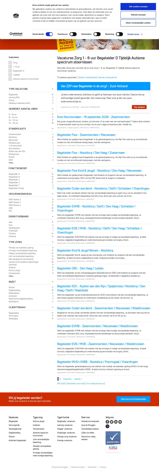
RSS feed (61, 383)
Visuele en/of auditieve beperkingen (24, 262)
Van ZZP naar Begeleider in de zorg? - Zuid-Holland (94, 86)
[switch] (73, 34)
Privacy (103, 467)
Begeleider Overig (16, 188)
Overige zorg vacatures (67, 436)
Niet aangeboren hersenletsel (21, 259)
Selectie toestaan (138, 15)
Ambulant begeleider (17, 440)
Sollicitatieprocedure (90, 428)
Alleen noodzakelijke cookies (138, 23)
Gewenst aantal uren (23, 108)
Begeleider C (14, 179)
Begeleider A (14, 174)
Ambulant (13, 296)
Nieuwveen (13, 140)
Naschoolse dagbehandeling (21, 298)
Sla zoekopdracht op (95, 383)
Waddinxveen (15, 142)
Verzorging (14, 315)
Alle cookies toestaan (138, 6)
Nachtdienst (14, 301)
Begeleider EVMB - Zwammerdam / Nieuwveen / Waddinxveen (97, 326)
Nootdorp (13, 137)
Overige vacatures (64, 440)
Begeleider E (14, 182)
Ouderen (12, 267)
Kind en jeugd (15, 270)
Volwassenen (14, 273)
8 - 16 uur (13, 114)
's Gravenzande (15, 145)
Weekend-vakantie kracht (20, 103)
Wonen (12, 287)
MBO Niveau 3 (15, 202)
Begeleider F (14, 185)
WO (10, 210)
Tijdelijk (16, 74)
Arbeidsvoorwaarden (90, 421)
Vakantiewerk (14, 228)
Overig (12, 100)
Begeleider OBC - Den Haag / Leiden (80, 268)
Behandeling (14, 293)
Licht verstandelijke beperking (21, 256)
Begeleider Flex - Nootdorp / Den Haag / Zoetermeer (91, 153)
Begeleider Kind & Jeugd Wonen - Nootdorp (85, 250)
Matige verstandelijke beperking (22, 253)
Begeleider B (14, 176)
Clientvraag (17, 307)
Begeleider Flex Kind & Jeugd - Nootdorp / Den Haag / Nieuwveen (99, 170)
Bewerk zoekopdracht (87, 77)
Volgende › (67, 379)
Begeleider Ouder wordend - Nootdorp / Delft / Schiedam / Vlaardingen (103, 188)
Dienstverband (19, 216)
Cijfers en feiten (87, 432)
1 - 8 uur (16, 66)
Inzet (12, 281)
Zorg (15, 62)
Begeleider (14, 94)
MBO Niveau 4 (15, 205)
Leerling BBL (14, 97)
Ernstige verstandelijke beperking (23, 250)
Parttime (13, 236)
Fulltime (12, 233)
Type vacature (18, 88)
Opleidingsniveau (20, 193)
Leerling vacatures (65, 425)
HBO (11, 208)
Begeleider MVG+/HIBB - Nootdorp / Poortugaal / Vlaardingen (97, 362)
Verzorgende (14, 425)
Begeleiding (14, 313)
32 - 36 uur (14, 123)
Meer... (11, 162)
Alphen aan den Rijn (17, 151)
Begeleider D (18, 70)
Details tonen (133, 34)
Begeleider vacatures (66, 421)
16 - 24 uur (13, 117)
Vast (11, 222)
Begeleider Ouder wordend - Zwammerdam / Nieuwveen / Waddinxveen (103, 308)
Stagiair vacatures (64, 428)
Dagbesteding (15, 290)
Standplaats (17, 128)
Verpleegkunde (15, 428)
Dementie (13, 264)
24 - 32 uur (14, 120)
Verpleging (13, 318)
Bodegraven (14, 154)
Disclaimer (92, 467)
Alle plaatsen (14, 148)
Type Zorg (15, 242)
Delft (11, 159)
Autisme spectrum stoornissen (26, 78)
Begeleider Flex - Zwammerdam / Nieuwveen (86, 135)
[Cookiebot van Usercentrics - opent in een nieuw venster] (16, 34)
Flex (11, 225)
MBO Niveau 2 (15, 199)
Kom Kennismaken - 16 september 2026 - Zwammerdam (93, 117)
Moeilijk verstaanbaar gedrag (21, 247)
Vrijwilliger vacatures (66, 432)
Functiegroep (18, 168)
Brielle (12, 157)
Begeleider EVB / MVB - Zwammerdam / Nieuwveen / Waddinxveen (100, 344)
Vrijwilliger (13, 230)
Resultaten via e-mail (76, 383)
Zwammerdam (15, 134)
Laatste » (78, 379)
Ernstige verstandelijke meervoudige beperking (43, 454)
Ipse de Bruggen (88, 425)
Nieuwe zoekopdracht (108, 77)
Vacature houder (78, 467)
